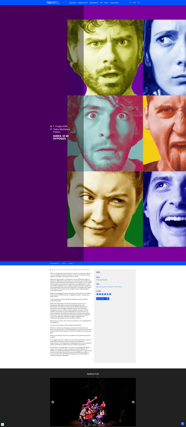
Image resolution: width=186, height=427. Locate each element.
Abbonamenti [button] (94, 2)
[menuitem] (73, 3)
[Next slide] (133, 402)
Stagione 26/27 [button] (83, 2)
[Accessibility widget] (182, 423)
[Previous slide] (52, 402)
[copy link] (110, 294)
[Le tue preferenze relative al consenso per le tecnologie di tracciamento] (2, 424)
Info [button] (101, 2)
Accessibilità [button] (114, 2)
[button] (72, 2)
